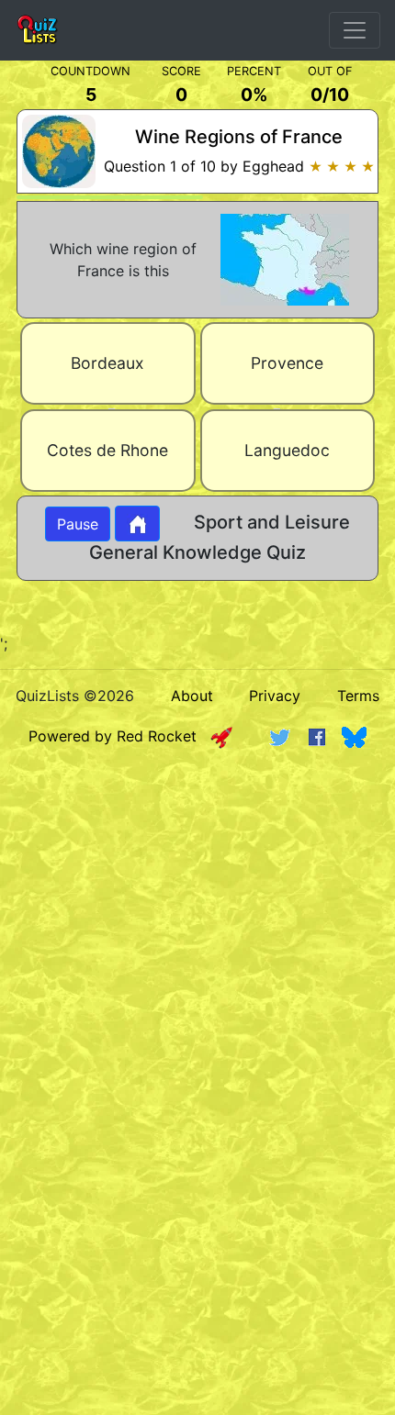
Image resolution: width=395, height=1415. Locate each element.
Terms (358, 695)
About (192, 695)
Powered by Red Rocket (119, 736)
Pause (77, 524)
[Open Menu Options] (354, 30)
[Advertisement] (197, 973)
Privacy (274, 695)
